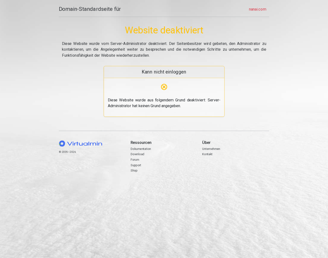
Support (135, 165)
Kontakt (220, 169)
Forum (134, 159)
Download (137, 154)
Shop (133, 170)
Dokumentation (140, 149)
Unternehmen (211, 149)
